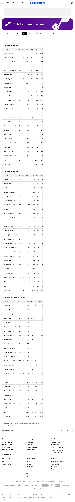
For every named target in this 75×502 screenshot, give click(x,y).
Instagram (29, 466)
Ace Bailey (7, 79)
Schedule (17, 34)
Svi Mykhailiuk (8, 100)
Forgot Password (56, 469)
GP (19, 49)
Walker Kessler (8, 74)
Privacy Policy (55, 445)
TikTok (28, 464)
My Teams (54, 466)
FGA (41, 49)
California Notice (56, 453)
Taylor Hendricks (8, 151)
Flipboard (29, 476)
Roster (31, 34)
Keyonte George (8, 57)
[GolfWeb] (37, 489)
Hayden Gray (7, 134)
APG (31, 301)
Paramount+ (30, 450)
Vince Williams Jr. (9, 156)
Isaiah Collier (7, 87)
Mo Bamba (7, 147)
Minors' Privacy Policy (58, 447)
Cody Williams (8, 104)
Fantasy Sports (7, 445)
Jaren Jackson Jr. (8, 62)
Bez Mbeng (7, 109)
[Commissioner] (47, 485)
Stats (24, 34)
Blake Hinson (7, 83)
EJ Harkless (7, 121)
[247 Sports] (10, 485)
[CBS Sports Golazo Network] (52, 481)
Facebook (29, 469)
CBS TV (29, 452)
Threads (29, 474)
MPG (27, 49)
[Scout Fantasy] (66, 485)
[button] (3, 3)
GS (23, 49)
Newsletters (55, 464)
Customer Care (7, 464)
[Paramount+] (35, 485)
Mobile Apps (6, 454)
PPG (31, 49)
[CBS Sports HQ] (34, 481)
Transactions (52, 34)
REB (37, 175)
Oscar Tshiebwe (8, 113)
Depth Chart (41, 34)
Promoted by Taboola (66, 430)
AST (27, 301)
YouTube (29, 461)
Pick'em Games (7, 442)
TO (35, 301)
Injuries (62, 34)
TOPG (40, 301)
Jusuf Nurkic (7, 96)
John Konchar (8, 139)
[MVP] (57, 485)
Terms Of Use (55, 442)
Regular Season (27, 39)
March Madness (7, 452)
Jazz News (6, 34)
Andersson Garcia (9, 143)
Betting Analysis (7, 450)
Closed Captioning (57, 450)
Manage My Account (57, 461)
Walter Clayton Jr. (9, 126)
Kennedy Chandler (9, 66)
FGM (36, 49)
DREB (32, 175)
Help (3, 461)
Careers (29, 445)
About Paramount (32, 447)
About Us (29, 442)
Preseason (11, 39)
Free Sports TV (7, 447)
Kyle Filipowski (8, 92)
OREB (27, 175)
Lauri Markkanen (8, 53)
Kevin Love (7, 130)
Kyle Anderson (8, 117)
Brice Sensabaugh (9, 70)
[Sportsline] (23, 485)
